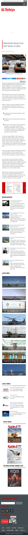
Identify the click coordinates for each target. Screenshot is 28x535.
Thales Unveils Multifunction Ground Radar (17, 260)
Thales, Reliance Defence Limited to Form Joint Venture (18, 248)
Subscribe (9, 520)
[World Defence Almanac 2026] (14, 478)
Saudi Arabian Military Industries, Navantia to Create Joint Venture (17, 188)
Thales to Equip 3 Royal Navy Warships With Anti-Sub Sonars (17, 225)
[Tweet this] (9, 78)
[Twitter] (7, 510)
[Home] (8, 9)
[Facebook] (11, 510)
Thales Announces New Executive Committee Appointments (16, 201)
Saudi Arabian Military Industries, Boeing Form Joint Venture (9, 189)
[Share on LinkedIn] (14, 78)
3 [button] (16, 32)
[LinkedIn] (2, 510)
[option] (13, 22)
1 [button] (12, 32)
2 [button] (14, 32)
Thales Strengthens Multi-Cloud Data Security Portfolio (17, 213)
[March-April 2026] (14, 434)
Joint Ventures (11, 51)
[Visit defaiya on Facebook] (4, 78)
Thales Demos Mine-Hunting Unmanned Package (17, 237)
